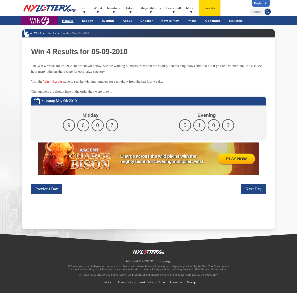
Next (253, 189)
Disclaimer (107, 282)
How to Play (170, 20)
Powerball (173, 8)
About (127, 20)
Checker (146, 20)
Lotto (84, 8)
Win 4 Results (52, 81)
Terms (162, 282)
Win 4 (98, 8)
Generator (212, 20)
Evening (108, 20)
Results (67, 20)
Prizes (192, 20)
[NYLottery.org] (49, 8)
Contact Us (176, 282)
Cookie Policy (145, 282)
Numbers (113, 8)
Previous (46, 189)
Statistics (236, 20)
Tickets (209, 8)
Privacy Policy (125, 282)
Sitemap (191, 282)
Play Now (236, 159)
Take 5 (130, 8)
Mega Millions (150, 8)
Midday (87, 20)
